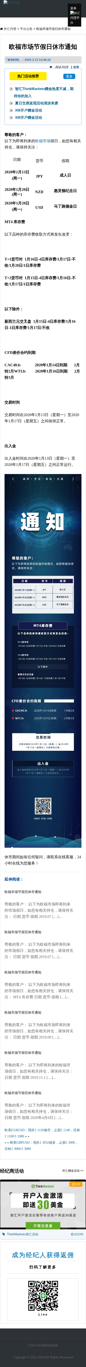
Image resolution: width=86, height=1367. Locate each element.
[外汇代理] (12, 2)
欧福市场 (42, 141)
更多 (69, 76)
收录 (76, 67)
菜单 (73, 8)
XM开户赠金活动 (28, 110)
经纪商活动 (12, 1171)
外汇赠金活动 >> (73, 1170)
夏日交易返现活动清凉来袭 (36, 103)
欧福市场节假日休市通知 (23, 892)
